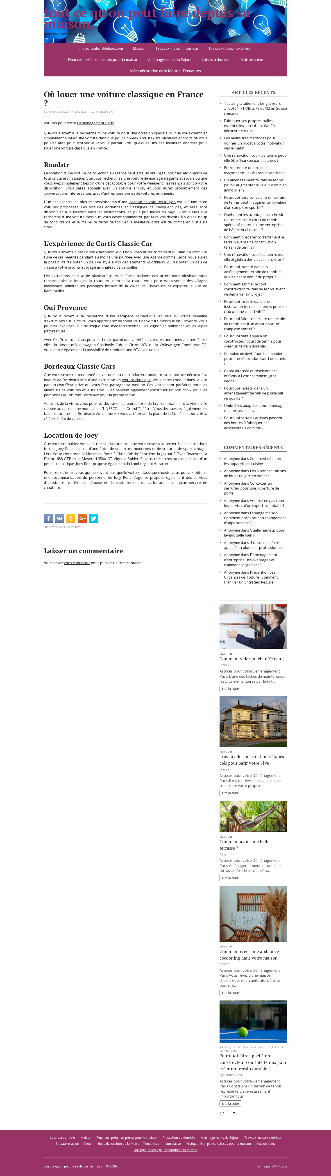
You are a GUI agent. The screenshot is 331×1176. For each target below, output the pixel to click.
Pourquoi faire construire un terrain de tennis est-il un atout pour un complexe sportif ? (254, 323)
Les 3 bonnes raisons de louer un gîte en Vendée (255, 473)
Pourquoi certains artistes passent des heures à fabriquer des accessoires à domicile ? (253, 422)
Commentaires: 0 (102, 112)
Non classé (79, 112)
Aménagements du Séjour (170, 59)
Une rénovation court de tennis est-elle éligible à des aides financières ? (254, 257)
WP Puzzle (279, 1166)
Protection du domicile (179, 1137)
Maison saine (251, 59)
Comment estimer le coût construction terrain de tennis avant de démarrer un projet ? (254, 289)
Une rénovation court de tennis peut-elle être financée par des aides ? (255, 158)
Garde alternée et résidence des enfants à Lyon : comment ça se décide (250, 375)
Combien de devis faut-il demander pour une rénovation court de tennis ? (255, 358)
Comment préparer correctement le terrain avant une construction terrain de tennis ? (254, 242)
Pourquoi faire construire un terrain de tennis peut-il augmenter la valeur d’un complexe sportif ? (255, 202)
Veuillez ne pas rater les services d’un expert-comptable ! (254, 503)
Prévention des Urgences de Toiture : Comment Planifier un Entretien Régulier (251, 577)
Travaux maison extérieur (230, 48)
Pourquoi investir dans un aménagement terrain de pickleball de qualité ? (253, 393)
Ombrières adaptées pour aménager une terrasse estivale (255, 408)
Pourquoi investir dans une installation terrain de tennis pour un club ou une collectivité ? (255, 306)
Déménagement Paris (95, 122)
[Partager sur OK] (70, 518)
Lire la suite (230, 688)
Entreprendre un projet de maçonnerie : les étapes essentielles (254, 170)
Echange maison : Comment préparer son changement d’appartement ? (255, 518)
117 (232, 1113)
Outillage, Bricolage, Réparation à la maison (165, 1150)
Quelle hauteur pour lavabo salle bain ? (254, 533)
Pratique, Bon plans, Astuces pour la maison (218, 1143)
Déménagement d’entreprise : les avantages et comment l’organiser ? (250, 559)
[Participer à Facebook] (48, 518)
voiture (134, 472)
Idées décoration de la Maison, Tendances (165, 70)
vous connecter (77, 562)
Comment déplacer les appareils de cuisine (253, 461)
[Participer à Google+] (82, 518)
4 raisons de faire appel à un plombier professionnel (253, 545)
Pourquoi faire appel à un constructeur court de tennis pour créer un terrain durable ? (252, 341)
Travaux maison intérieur (176, 48)
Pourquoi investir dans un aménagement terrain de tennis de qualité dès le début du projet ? (253, 271)
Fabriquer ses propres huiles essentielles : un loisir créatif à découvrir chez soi (249, 125)
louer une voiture (69, 527)
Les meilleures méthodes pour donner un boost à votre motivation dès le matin (254, 143)
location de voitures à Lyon (152, 201)
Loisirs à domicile (216, 59)
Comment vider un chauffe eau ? (252, 659)
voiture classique (136, 379)
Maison (139, 48)
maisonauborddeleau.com (101, 48)
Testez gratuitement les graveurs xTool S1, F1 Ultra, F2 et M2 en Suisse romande (255, 108)
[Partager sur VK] (59, 518)
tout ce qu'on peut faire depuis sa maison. (147, 18)
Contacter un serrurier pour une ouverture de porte (251, 488)
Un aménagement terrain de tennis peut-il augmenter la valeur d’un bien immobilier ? (255, 185)
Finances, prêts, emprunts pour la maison (103, 59)
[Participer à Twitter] (93, 518)
